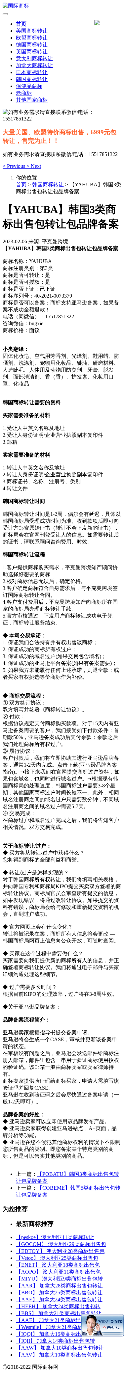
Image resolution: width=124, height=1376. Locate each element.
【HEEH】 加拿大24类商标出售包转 (58, 1306)
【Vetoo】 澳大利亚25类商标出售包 (57, 1258)
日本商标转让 (32, 72)
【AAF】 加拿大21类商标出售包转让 (59, 1320)
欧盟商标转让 (32, 37)
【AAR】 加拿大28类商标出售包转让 (59, 1285)
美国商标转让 (32, 31)
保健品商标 (29, 86)
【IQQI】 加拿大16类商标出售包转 (56, 1334)
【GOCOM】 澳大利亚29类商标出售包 (61, 1244)
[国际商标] (62, 6)
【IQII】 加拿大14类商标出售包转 (55, 1341)
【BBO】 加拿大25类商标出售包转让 (59, 1292)
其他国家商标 (32, 100)
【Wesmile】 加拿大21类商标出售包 (57, 1327)
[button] (14, 166)
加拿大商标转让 (34, 65)
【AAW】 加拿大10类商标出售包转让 (60, 1348)
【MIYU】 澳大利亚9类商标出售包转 (59, 1279)
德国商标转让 (32, 44)
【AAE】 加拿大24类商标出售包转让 (59, 1299)
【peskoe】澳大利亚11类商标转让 (55, 1237)
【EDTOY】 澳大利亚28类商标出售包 (60, 1251)
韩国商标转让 (32, 79)
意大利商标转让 (34, 58)
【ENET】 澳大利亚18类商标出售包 (58, 1265)
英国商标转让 (32, 51)
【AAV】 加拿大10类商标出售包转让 (59, 1355)
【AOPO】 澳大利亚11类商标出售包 (58, 1272)
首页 (21, 24)
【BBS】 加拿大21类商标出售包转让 (59, 1313)
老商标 (24, 93)
